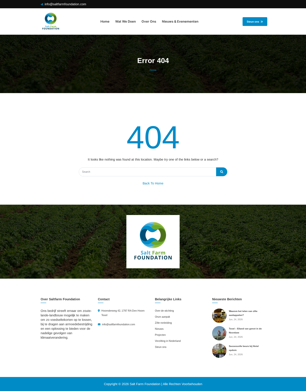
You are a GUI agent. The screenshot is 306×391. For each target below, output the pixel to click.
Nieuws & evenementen (180, 21)
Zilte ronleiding (163, 322)
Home (104, 21)
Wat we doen (125, 21)
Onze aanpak (162, 316)
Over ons (149, 21)
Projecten (160, 335)
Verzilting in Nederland (168, 341)
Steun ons (253, 21)
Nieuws (159, 329)
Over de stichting (164, 310)
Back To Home (153, 183)
